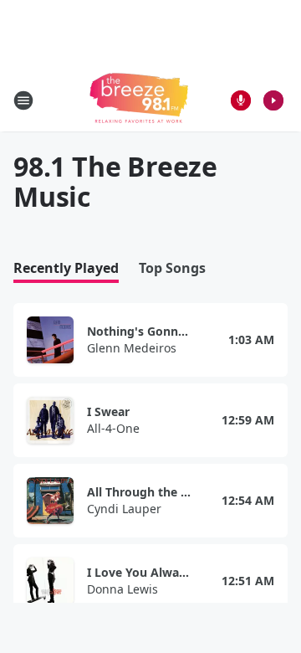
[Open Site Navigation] (23, 100)
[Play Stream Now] (273, 100)
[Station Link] (138, 100)
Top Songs (172, 268)
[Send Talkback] (241, 100)
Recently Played (66, 268)
